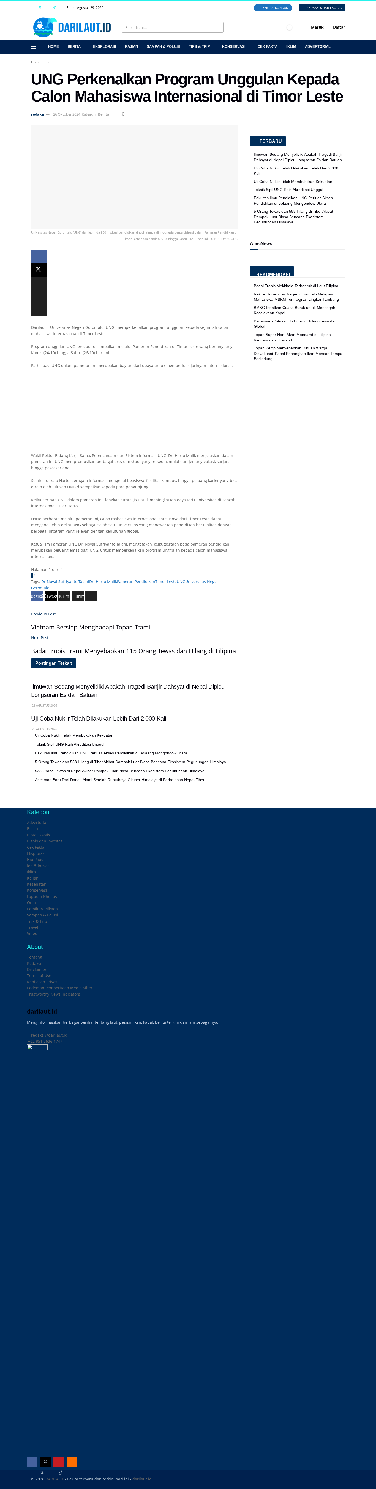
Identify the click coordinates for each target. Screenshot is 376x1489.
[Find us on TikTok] (54, 8)
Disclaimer (37, 969)
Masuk (317, 27)
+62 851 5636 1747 (44, 1041)
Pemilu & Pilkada (42, 909)
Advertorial (318, 47)
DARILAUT (54, 1479)
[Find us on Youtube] (47, 8)
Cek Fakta (267, 47)
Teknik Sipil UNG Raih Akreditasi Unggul (69, 744)
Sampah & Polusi (163, 47)
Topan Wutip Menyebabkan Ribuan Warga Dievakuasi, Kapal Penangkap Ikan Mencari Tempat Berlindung (299, 353)
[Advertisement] (134, 414)
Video (32, 933)
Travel (32, 927)
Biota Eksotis (38, 834)
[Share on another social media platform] (39, 309)
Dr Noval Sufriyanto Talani (65, 581)
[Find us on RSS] (61, 8)
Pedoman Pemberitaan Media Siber (59, 987)
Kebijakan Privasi (42, 981)
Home (53, 47)
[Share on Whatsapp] (39, 283)
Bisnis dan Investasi (45, 841)
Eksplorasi (104, 47)
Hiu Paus (35, 859)
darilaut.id (142, 1479)
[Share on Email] (39, 296)
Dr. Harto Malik (103, 581)
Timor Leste (166, 581)
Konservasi (234, 47)
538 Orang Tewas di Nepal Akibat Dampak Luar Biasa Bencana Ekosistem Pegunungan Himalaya (120, 771)
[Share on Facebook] (39, 256)
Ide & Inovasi (39, 865)
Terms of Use (39, 975)
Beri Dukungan (274, 8)
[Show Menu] (33, 47)
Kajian (131, 47)
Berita (74, 47)
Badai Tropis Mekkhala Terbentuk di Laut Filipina (296, 286)
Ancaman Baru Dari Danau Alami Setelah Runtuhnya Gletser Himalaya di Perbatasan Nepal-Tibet (119, 780)
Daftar (338, 27)
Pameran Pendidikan (136, 581)
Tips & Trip (199, 47)
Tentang (34, 957)
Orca (31, 902)
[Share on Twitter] (39, 270)
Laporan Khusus (42, 896)
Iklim (291, 47)
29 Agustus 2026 (44, 705)
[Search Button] (218, 27)
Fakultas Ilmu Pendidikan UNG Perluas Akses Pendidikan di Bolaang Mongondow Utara (111, 753)
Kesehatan (37, 884)
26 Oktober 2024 (66, 114)
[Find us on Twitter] (40, 8)
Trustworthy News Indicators (53, 994)
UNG (181, 581)
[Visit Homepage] (73, 27)
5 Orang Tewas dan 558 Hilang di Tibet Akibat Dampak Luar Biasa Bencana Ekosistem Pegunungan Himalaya (130, 762)
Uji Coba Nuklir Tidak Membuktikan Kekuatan (74, 735)
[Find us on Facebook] (32, 8)
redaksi (37, 114)
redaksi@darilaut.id (324, 8)
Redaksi (34, 963)
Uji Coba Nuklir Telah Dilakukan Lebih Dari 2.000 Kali (98, 718)
